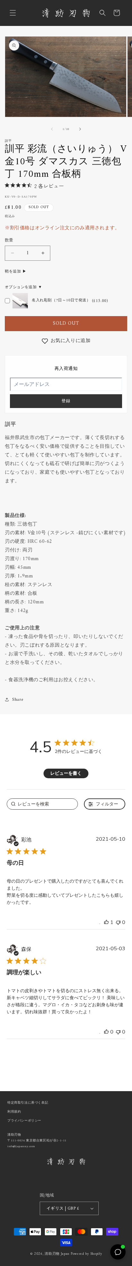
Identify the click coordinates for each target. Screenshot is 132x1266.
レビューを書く (66, 773)
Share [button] (17, 700)
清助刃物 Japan (57, 1254)
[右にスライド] (80, 129)
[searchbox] (42, 804)
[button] (13, 13)
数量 (9, 240)
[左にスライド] (52, 129)
